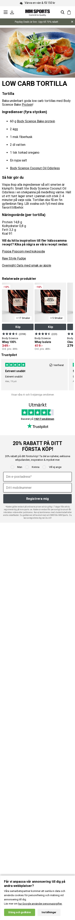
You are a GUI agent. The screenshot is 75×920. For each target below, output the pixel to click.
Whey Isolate (43, 342)
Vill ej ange (55, 467)
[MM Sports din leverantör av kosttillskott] (38, 12)
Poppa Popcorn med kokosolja (23, 251)
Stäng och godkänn (19, 912)
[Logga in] (12, 12)
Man (19, 467)
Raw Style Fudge (14, 258)
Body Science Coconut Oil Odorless (35, 168)
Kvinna (35, 467)
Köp (17, 327)
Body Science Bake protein (36, 121)
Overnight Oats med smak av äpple (26, 265)
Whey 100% (9, 342)
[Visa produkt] (10, 333)
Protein (27, 105)
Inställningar (49, 912)
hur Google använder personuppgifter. (40, 903)
